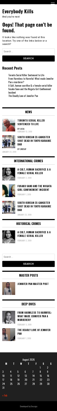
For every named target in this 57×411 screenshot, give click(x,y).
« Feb (4, 395)
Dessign (34, 406)
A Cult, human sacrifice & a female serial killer (30, 85)
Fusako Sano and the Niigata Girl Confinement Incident (29, 90)
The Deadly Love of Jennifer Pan (23, 96)
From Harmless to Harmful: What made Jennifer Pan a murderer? (31, 80)
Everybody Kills (18, 11)
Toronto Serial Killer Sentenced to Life (26, 75)
